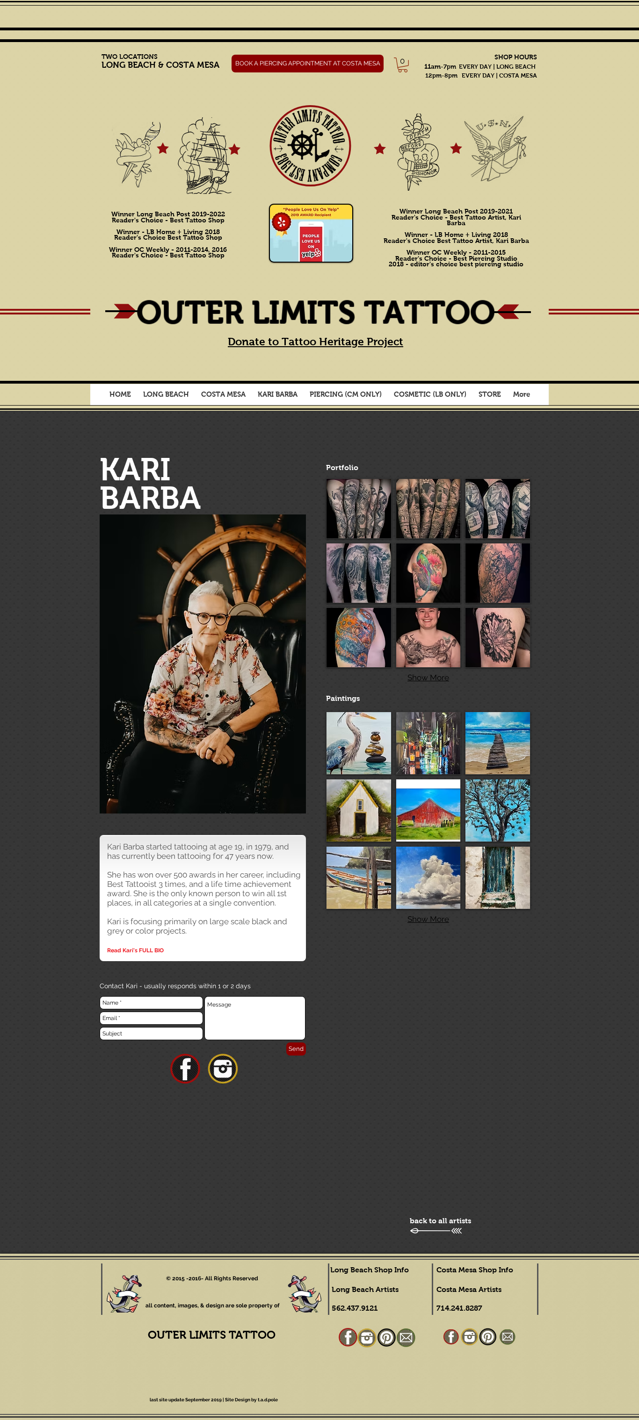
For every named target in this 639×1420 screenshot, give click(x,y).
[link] (403, 64)
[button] (166, 397)
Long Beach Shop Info (369, 1270)
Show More (428, 677)
